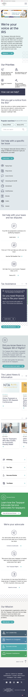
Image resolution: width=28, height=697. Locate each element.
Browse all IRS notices (21, 120)
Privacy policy (21, 675)
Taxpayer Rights (7, 675)
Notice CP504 (7, 124)
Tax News (14, 675)
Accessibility (10, 677)
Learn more (12, 237)
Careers (19, 677)
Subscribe (20, 673)
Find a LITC (12, 275)
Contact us (14, 673)
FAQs (15, 677)
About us (8, 673)
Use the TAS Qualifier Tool (13, 256)
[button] (26, 283)
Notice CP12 (20, 124)
